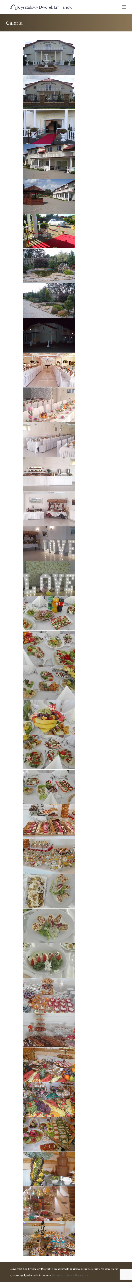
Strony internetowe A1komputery (70, 1275)
